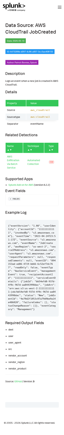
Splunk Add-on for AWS (21, 184)
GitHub (18, 381)
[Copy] (47, 217)
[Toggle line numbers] (53, 217)
